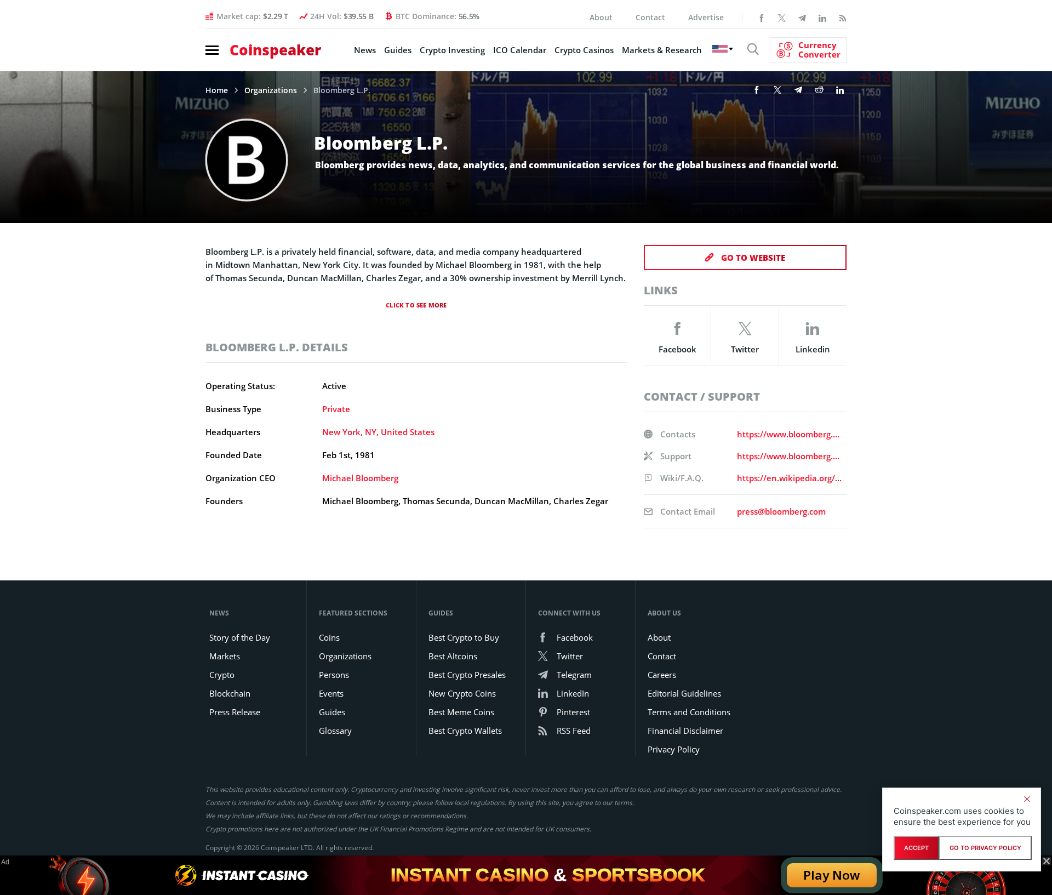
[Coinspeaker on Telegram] (802, 17)
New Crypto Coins (462, 693)
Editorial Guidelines (684, 693)
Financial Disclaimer (685, 730)
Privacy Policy (674, 749)
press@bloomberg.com (781, 511)
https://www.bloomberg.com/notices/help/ (789, 456)
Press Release (234, 711)
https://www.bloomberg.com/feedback (789, 434)
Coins (329, 637)
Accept (916, 848)
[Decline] (1026, 799)
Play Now (831, 875)
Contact (650, 17)
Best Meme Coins (461, 711)
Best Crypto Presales (467, 674)
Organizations (270, 90)
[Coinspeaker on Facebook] (761, 17)
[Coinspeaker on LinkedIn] (822, 17)
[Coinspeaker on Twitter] (782, 17)
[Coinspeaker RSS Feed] (843, 17)
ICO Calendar (519, 49)
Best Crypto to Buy (463, 637)
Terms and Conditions (689, 711)
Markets (224, 656)
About (601, 17)
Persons (334, 674)
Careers (662, 674)
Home (216, 90)
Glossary (335, 730)
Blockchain (229, 693)
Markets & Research (662, 49)
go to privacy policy (985, 848)
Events (331, 693)
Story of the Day (239, 637)
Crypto (222, 674)
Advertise (706, 17)
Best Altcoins (452, 656)
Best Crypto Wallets (465, 730)
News (365, 49)
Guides (397, 49)
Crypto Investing (452, 49)
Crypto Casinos (584, 49)
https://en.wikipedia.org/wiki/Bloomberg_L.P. (789, 477)
